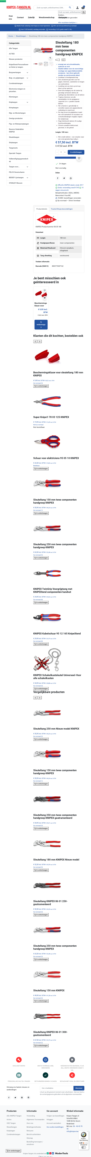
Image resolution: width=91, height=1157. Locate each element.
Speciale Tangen (15, 153)
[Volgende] (40, 341)
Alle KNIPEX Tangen (14, 1116)
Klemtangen (13, 97)
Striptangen (13, 143)
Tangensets (13, 148)
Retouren (30, 1131)
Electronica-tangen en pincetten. (17, 90)
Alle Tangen (13, 48)
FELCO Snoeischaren (16, 172)
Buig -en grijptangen (16, 78)
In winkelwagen (76, 152)
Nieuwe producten (15, 59)
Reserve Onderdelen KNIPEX (16, 130)
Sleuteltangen (21, 36)
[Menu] (87, 1132)
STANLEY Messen (15, 183)
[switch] (83, 1147)
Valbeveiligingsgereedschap (18, 160)
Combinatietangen (16, 83)
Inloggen (50, 1120)
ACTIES (12, 54)
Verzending (31, 1116)
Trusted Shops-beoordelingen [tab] (62, 209)
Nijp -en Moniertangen (17, 113)
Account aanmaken (54, 1123)
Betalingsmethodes (34, 1127)
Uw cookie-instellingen (55, 1127)
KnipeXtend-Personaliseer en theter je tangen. (18, 66)
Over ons (30, 1123)
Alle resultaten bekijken (67, 23)
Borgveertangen (15, 72)
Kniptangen (13, 102)
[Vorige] (35, 341)
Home (10, 36)
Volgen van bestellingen (55, 1116)
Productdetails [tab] (41, 209)
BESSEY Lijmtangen (16, 178)
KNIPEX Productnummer (45, 227)
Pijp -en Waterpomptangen (19, 124)
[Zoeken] (83, 12)
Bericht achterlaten (34, 1134)
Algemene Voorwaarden (35, 1120)
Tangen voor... (14, 167)
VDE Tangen (11, 1123)
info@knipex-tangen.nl (75, 1131)
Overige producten (16, 118)
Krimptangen (13, 108)
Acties (9, 1120)
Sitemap (30, 1138)
